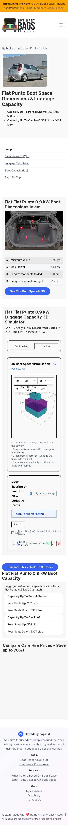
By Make (7, 48)
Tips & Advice (34, 791)
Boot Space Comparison (34, 764)
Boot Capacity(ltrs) (16, 170)
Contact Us (34, 799)
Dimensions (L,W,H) (17, 156)
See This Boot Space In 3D (27, 291)
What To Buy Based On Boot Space (34, 779)
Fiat (19, 48)
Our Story (34, 795)
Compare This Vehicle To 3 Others (30, 567)
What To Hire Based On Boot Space (34, 775)
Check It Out (24, 8)
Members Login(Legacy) (49, 8)
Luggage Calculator (17, 163)
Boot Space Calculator (34, 760)
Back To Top (13, 177)
